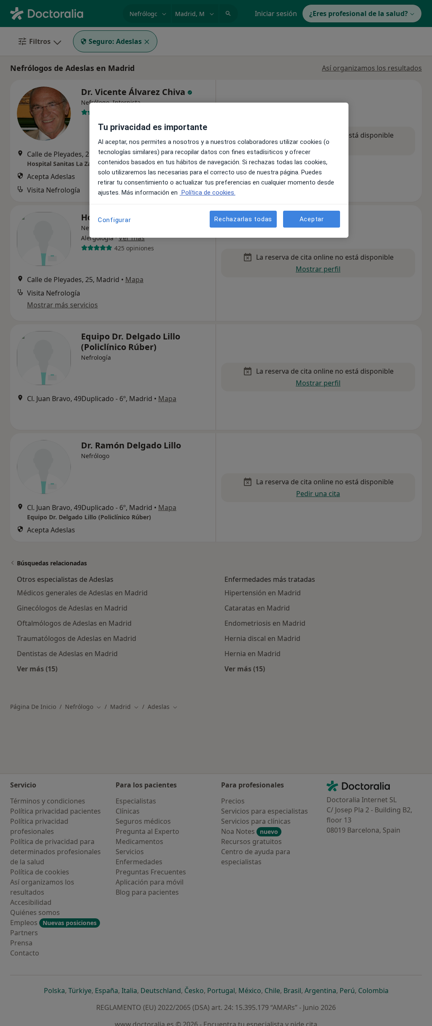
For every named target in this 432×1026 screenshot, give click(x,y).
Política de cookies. (207, 192)
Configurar (114, 220)
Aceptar (312, 219)
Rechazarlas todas (243, 219)
